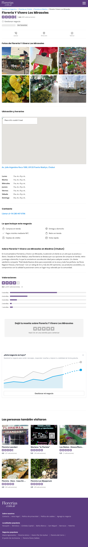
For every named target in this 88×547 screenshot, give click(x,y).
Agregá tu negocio (64, 516)
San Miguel (52, 526)
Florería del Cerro (57, 535)
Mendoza (15, 526)
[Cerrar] (83, 355)
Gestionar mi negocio (44, 393)
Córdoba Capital (27, 526)
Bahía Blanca (41, 526)
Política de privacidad (30, 516)
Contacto (5, 516)
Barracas (62, 526)
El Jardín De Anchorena (11, 538)
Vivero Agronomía (9, 535)
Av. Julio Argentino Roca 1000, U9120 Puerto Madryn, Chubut (28, 167)
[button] (35, 329)
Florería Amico (23, 535)
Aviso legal (15, 516)
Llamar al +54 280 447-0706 (13, 213)
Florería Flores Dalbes (31, 538)
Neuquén (6, 526)
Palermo (71, 526)
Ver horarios (22, 25)
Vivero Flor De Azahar (40, 535)
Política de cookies (48, 516)
